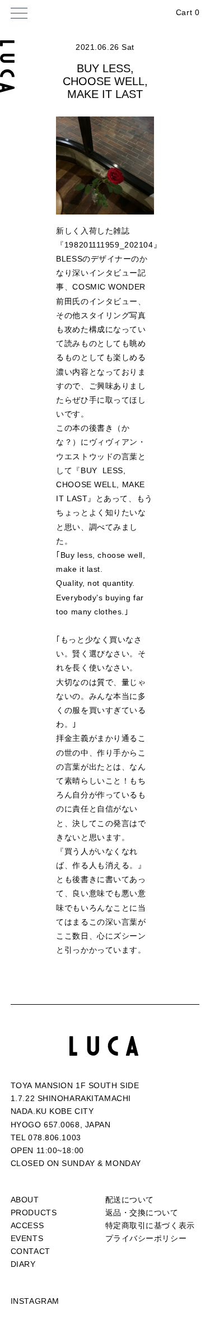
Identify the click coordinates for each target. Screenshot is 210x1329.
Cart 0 (187, 12)
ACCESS (27, 1225)
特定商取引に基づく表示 (150, 1225)
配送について (129, 1199)
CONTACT (30, 1251)
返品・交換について (142, 1212)
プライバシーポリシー (146, 1238)
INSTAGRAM (35, 1301)
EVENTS (27, 1238)
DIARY (23, 1264)
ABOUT (25, 1199)
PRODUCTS (34, 1212)
